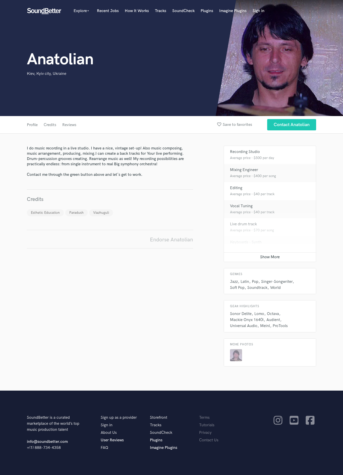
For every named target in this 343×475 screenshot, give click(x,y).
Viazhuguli (101, 212)
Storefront (158, 417)
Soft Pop (237, 287)
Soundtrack (257, 287)
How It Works (137, 11)
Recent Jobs (108, 11)
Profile (32, 125)
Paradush (76, 212)
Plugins (207, 11)
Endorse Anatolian (171, 240)
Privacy (205, 432)
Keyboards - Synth (246, 242)
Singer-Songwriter (277, 281)
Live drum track (243, 224)
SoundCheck (183, 11)
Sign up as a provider (119, 417)
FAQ (104, 447)
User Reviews (112, 440)
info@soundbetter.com (47, 441)
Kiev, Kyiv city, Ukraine (46, 73)
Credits (50, 125)
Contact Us (208, 440)
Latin (245, 281)
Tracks (160, 11)
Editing (236, 188)
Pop (255, 281)
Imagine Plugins (233, 11)
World (275, 287)
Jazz (234, 281)
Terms (204, 417)
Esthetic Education (45, 212)
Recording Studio (245, 151)
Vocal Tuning (241, 206)
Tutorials (206, 425)
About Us (109, 432)
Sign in (258, 11)
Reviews (69, 125)
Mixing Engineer (244, 170)
